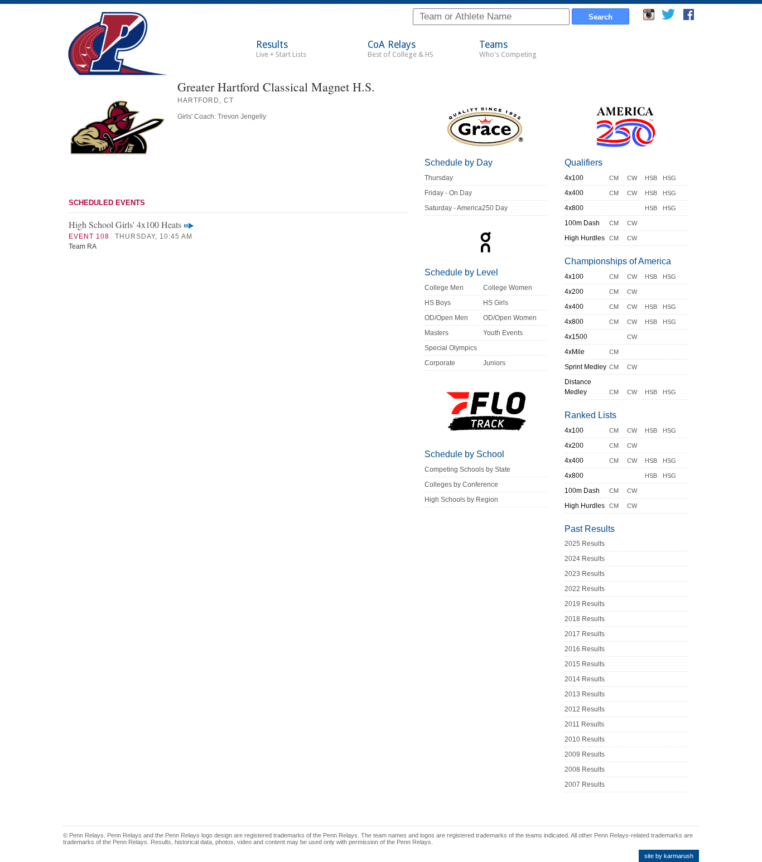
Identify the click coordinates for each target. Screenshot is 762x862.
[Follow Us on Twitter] (668, 17)
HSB (651, 178)
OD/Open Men (446, 318)
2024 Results (585, 559)
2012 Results (585, 709)
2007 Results (585, 784)
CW (632, 178)
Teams (508, 49)
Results (281, 49)
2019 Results (585, 604)
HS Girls (495, 303)
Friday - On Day (448, 193)
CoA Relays (400, 49)
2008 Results (585, 769)
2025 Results (585, 544)
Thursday (439, 178)
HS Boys (438, 303)
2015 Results (585, 664)
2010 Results (585, 739)
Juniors (494, 363)
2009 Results (585, 754)
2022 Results (585, 589)
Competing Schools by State (467, 469)
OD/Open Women (510, 318)
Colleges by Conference (461, 484)
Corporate (440, 363)
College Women (507, 288)
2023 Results (585, 574)
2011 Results (584, 724)
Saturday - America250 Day (466, 208)
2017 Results (585, 634)
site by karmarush (668, 856)
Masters (436, 333)
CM (614, 178)
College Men (444, 288)
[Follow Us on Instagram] (649, 17)
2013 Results (585, 694)
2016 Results (585, 649)
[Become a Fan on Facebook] (688, 17)
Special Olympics (451, 348)
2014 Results (585, 679)
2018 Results (585, 619)
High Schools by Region (461, 499)
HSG (669, 178)
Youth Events (503, 333)
